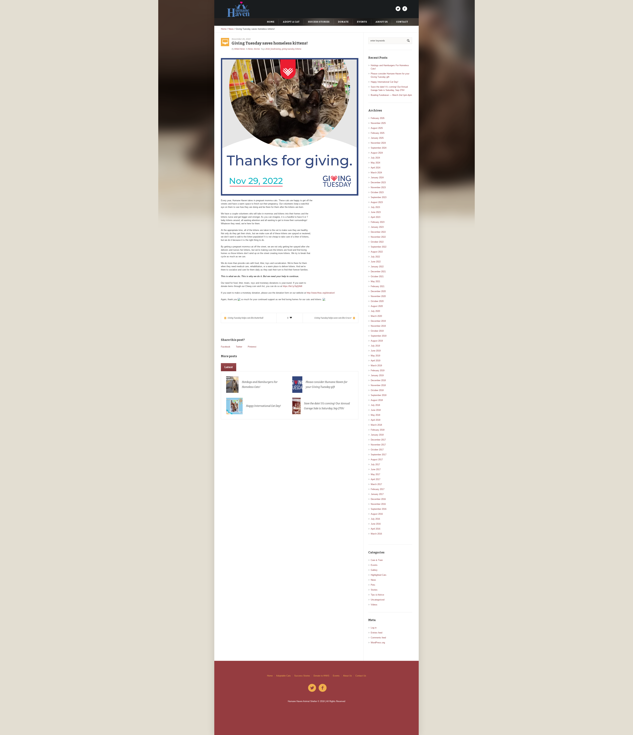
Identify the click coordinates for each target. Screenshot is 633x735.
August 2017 (377, 459)
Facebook (225, 346)
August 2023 (377, 202)
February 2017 (377, 489)
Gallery (374, 570)
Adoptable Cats (283, 676)
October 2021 (377, 276)
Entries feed (376, 632)
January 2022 (377, 266)
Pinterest (252, 346)
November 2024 (378, 143)
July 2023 (375, 207)
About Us (347, 676)
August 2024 (377, 153)
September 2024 (378, 148)
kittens (298, 49)
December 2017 (378, 439)
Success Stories (302, 676)
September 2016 (378, 509)
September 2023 (378, 197)
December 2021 (378, 271)
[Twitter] (397, 8)
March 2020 (376, 316)
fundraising (276, 49)
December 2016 (378, 499)
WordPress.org (378, 642)
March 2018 (376, 425)
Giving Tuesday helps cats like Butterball (245, 318)
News (231, 29)
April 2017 (375, 479)
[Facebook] (404, 8)
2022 (267, 49)
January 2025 (377, 138)
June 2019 (376, 350)
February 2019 (377, 370)
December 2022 (378, 232)
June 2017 (376, 469)
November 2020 (378, 296)
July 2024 (375, 157)
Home (223, 29)
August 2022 (377, 251)
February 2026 (377, 118)
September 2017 (378, 454)
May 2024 (375, 162)
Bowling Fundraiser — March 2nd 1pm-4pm (391, 95)
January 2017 (377, 494)
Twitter (239, 346)
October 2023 (377, 192)
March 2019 (376, 365)
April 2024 (375, 167)
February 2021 (377, 286)
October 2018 (377, 390)
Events (374, 565)
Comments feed (378, 637)
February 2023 (377, 222)
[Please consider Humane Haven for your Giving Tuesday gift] (297, 384)
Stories (257, 49)
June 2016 (376, 524)
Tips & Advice (377, 595)
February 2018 (377, 430)
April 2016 (375, 529)
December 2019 (378, 321)
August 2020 (377, 306)
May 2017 (375, 474)
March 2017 (376, 484)
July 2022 (375, 256)
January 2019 (377, 375)
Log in (374, 627)
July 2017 (375, 464)
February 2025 (377, 133)
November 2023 (378, 187)
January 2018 (377, 435)
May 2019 (375, 355)
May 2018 (375, 415)
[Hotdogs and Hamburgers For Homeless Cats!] (232, 384)
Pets (373, 585)
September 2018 (378, 395)
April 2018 (375, 420)
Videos (374, 604)
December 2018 (378, 380)
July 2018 (375, 405)
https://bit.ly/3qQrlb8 (292, 286)
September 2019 (378, 336)
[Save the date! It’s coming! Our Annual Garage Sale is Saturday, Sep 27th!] (296, 406)
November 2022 (378, 237)
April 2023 (375, 217)
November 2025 (378, 123)
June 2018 (376, 410)
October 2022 (377, 242)
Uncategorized (377, 599)
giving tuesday (288, 49)
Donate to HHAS (321, 676)
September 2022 (378, 247)
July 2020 (375, 311)
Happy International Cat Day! (263, 405)
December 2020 (378, 291)
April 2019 (375, 360)
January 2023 (377, 227)
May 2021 (375, 281)
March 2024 (376, 172)
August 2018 (377, 400)
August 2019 (377, 341)
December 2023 (378, 182)
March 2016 (376, 533)
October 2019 (377, 331)
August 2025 (377, 128)
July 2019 (375, 345)
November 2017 (378, 444)
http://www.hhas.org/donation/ (321, 293)
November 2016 (378, 504)
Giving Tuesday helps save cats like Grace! (333, 318)
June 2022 (376, 261)
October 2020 (377, 301)
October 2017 (377, 449)
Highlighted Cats (378, 575)
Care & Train (377, 560)
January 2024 (377, 177)
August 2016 (377, 514)
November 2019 (378, 326)
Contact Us (360, 676)
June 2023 (376, 212)
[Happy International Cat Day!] (234, 406)
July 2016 (375, 519)
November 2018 (378, 385)
